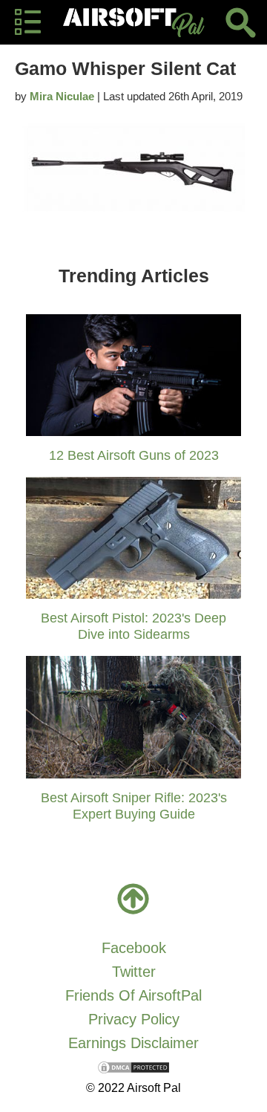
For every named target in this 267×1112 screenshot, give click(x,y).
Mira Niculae (62, 96)
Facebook (134, 948)
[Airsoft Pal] (133, 22)
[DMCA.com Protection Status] (133, 1067)
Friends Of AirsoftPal (133, 995)
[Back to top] (133, 899)
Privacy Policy (133, 1019)
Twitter (134, 971)
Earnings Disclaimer (133, 1043)
